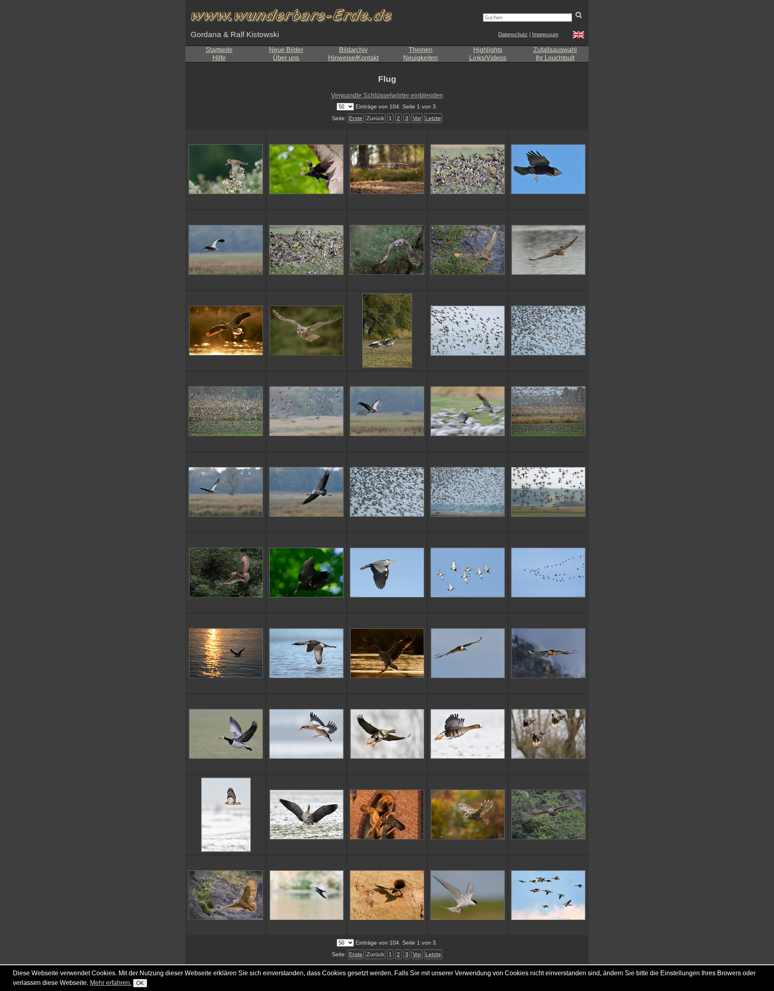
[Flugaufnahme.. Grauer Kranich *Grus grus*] (306, 492)
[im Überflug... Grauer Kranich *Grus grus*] (225, 492)
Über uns (286, 57)
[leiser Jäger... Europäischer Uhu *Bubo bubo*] (467, 250)
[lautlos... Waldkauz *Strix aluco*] (387, 169)
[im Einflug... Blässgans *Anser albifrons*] (548, 734)
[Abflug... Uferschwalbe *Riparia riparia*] (387, 895)
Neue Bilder (286, 49)
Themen (421, 49)
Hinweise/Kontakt (353, 57)
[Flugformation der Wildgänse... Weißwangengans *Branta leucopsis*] (548, 572)
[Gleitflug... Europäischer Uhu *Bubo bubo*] (548, 814)
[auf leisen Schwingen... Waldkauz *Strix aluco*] (387, 250)
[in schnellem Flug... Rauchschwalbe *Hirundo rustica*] (306, 895)
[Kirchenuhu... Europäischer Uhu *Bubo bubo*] (387, 814)
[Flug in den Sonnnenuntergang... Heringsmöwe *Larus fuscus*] (225, 653)
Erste (355, 118)
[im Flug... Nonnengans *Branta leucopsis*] (225, 734)
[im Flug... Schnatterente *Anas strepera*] (467, 572)
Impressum (545, 34)
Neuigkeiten (420, 57)
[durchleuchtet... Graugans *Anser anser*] (225, 330)
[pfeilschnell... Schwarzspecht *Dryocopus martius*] (306, 572)
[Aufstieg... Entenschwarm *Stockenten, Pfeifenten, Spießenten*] (225, 411)
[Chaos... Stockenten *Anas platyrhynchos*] (306, 250)
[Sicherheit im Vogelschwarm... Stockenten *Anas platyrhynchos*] (467, 169)
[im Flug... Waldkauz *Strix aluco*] (306, 330)
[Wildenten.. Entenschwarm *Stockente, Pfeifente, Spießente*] (387, 492)
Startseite (219, 49)
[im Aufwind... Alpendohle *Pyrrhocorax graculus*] (548, 169)
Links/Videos (487, 57)
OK (140, 983)
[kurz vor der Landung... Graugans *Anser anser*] (387, 653)
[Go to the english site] (578, 35)
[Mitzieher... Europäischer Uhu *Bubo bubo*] (225, 572)
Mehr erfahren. (110, 982)
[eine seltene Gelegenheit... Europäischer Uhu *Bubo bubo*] (225, 895)
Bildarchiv (353, 49)
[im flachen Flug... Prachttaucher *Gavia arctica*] (306, 653)
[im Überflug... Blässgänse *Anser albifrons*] (548, 895)
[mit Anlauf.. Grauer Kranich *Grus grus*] (387, 330)
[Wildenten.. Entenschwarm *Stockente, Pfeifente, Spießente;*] (467, 492)
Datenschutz (513, 34)
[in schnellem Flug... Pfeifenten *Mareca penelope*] (306, 411)
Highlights (487, 49)
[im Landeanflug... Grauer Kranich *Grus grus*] (467, 411)
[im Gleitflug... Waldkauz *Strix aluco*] (467, 814)
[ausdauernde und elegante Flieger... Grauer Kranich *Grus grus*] (225, 250)
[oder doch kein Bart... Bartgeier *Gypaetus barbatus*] (467, 653)
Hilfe (219, 57)
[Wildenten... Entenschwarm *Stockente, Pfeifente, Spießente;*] (548, 330)
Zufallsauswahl (555, 49)
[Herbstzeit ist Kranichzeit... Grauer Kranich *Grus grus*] (387, 411)
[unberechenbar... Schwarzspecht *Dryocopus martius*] (306, 169)
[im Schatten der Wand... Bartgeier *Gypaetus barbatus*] (548, 653)
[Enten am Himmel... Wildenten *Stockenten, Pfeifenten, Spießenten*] (467, 330)
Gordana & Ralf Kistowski (235, 34)
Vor (417, 118)
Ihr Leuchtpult (555, 57)
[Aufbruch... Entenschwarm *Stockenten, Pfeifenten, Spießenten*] (548, 411)
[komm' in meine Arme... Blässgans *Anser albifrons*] (306, 814)
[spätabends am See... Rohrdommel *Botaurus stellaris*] (548, 250)
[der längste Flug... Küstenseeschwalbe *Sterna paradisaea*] (467, 895)
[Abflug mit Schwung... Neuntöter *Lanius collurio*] (225, 169)
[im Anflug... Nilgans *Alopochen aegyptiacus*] (306, 734)
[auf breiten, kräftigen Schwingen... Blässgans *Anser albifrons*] (467, 734)
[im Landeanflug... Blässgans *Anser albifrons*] (387, 734)
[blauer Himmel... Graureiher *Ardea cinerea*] (387, 572)
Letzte (433, 118)
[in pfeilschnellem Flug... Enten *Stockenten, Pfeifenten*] (548, 492)
